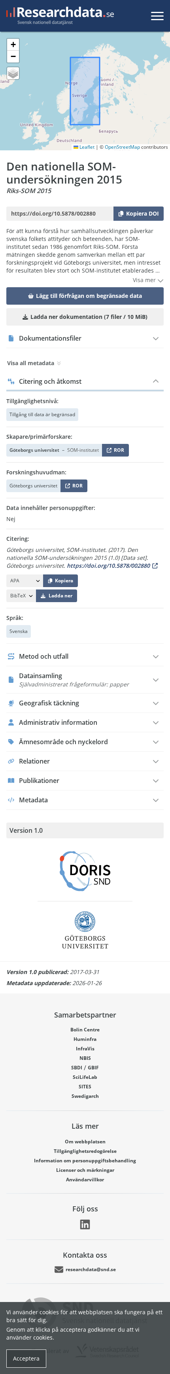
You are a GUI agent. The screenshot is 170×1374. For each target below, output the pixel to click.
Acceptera (26, 1358)
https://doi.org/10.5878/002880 (108, 565)
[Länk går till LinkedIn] (85, 1224)
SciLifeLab (85, 1077)
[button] (13, 45)
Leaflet (86, 147)
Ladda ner (60, 595)
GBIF (93, 1067)
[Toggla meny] (157, 15)
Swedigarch (85, 1096)
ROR (117, 452)
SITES (85, 1086)
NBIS (85, 1058)
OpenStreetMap (122, 147)
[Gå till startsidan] (58, 15)
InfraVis (85, 1048)
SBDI (76, 1067)
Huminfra (85, 1039)
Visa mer (145, 280)
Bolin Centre (85, 1029)
